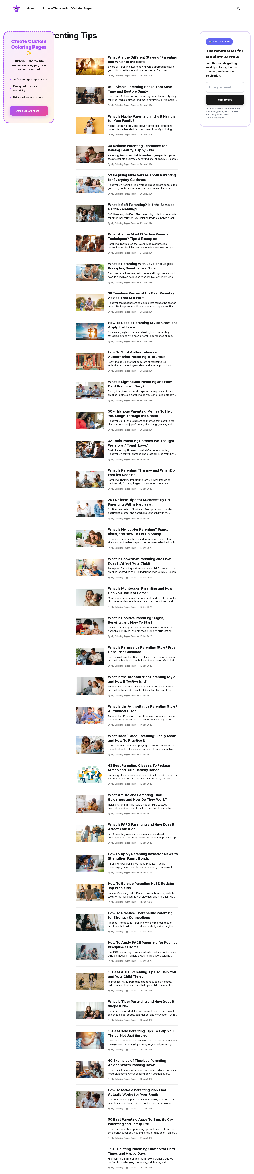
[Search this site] (238, 8)
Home (31, 8)
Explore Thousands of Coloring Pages (67, 8)
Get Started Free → (29, 110)
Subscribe (225, 99)
